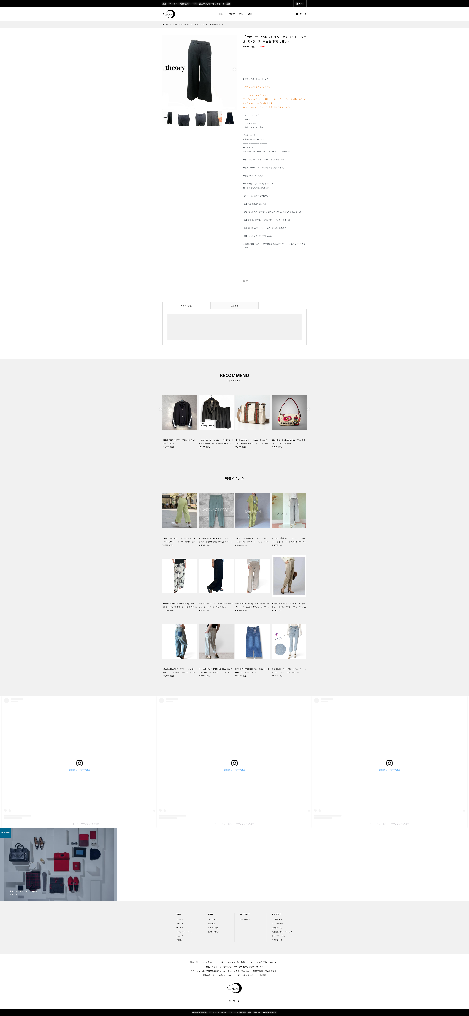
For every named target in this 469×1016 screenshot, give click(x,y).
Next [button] (234, 69)
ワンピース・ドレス (184, 931)
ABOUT (232, 14)
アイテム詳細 (186, 305)
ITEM (241, 14)
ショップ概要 (213, 927)
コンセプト (212, 919)
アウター (179, 919)
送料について (277, 927)
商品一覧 (211, 923)
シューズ (179, 936)
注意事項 (234, 305)
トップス (179, 923)
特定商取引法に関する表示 (282, 931)
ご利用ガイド (277, 919)
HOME (221, 14)
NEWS (250, 14)
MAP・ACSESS (277, 923)
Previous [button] (165, 69)
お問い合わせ (213, 931)
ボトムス (179, 927)
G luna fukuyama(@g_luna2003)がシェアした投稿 (79, 824)
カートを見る (245, 919)
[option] (199, 72)
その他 (178, 940)
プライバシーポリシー (280, 936)
